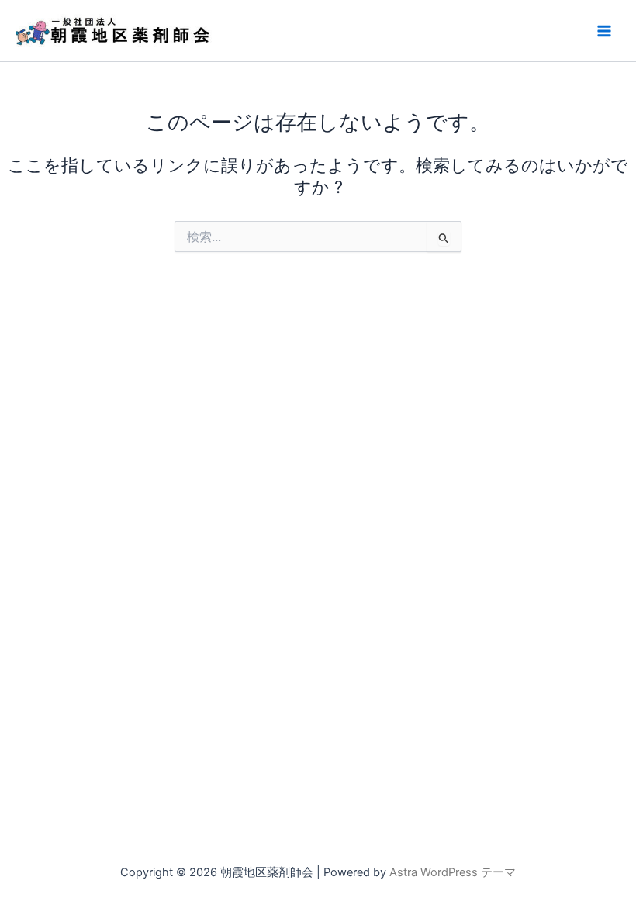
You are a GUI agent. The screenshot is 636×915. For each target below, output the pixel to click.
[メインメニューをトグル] (604, 31)
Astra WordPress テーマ (452, 872)
